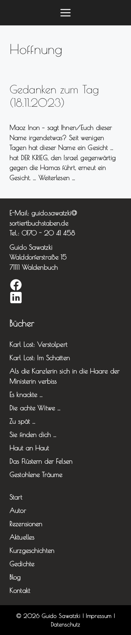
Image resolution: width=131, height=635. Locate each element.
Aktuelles (22, 537)
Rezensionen (26, 523)
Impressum (99, 615)
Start (16, 497)
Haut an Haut (29, 447)
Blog (15, 577)
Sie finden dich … (33, 434)
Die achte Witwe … (35, 407)
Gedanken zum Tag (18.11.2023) (54, 96)
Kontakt (20, 590)
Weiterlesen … (56, 177)
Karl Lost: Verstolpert (38, 344)
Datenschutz (65, 624)
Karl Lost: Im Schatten (40, 357)
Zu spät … (23, 421)
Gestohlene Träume (36, 474)
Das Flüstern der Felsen (41, 461)
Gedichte (22, 563)
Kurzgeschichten (32, 550)
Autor (18, 510)
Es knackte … (26, 394)
